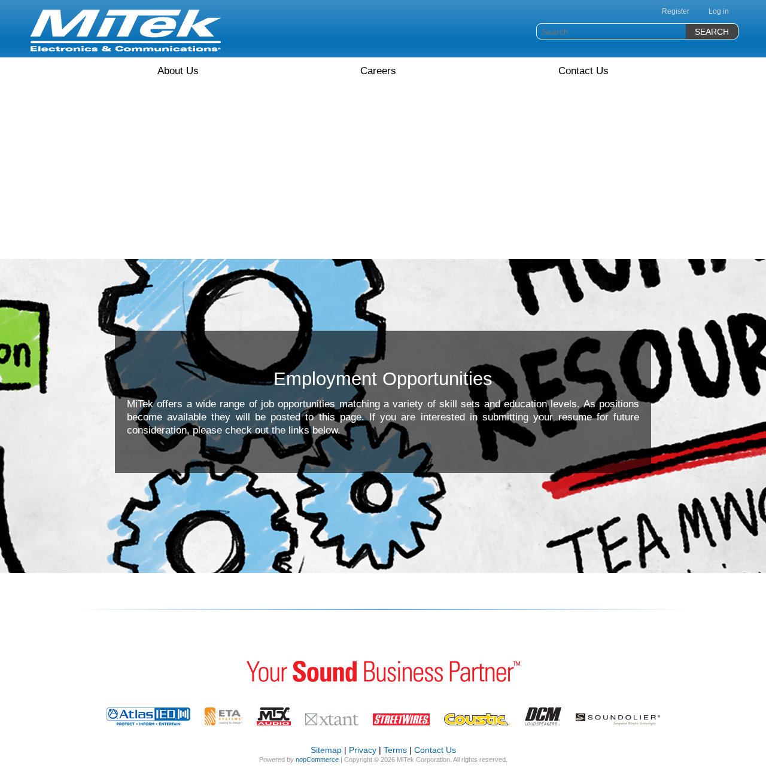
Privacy (362, 750)
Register (675, 11)
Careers (378, 71)
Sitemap (326, 750)
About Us (178, 71)
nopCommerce (317, 759)
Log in (719, 11)
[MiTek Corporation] (126, 30)
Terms (395, 750)
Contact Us (583, 71)
